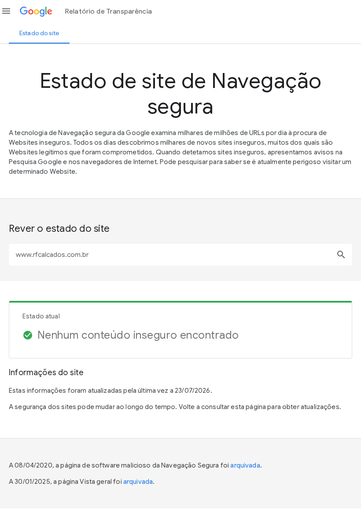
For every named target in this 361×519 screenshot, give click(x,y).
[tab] (39, 33)
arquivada (245, 465)
